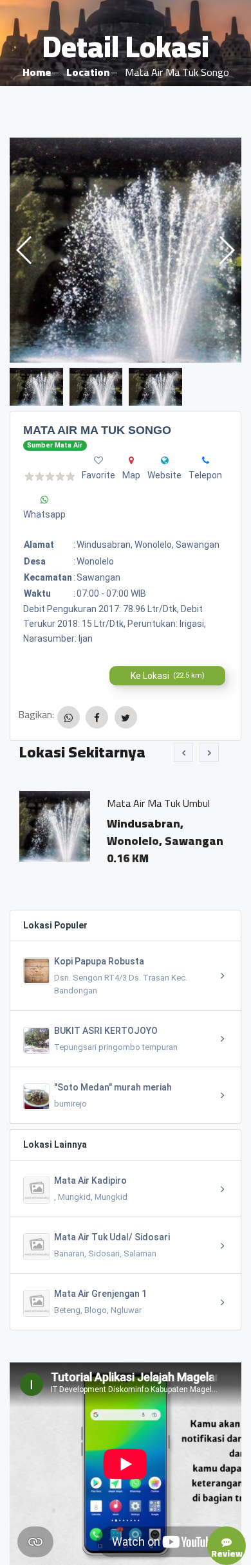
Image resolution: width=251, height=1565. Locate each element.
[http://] (165, 460)
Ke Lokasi (168, 676)
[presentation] (183, 752)
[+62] (205, 460)
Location (87, 72)
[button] (226, 250)
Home (37, 72)
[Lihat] (125, 250)
